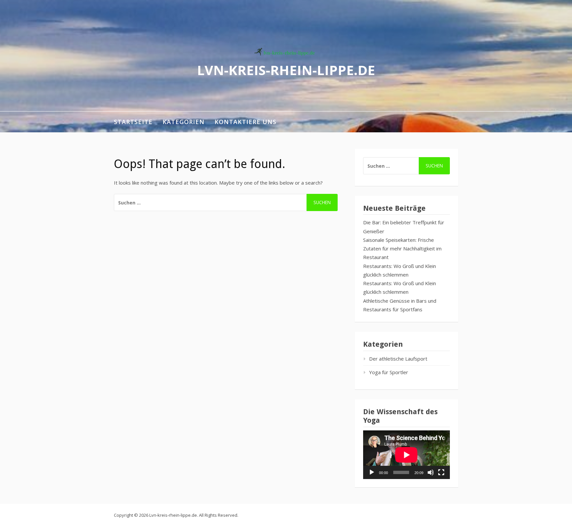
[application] (406, 454)
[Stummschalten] (430, 472)
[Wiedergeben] (371, 472)
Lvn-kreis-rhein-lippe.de (286, 70)
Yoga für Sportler (388, 372)
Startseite (133, 122)
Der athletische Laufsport (398, 358)
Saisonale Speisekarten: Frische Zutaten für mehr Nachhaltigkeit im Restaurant (402, 249)
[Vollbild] (441, 472)
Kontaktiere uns (245, 122)
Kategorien (184, 122)
